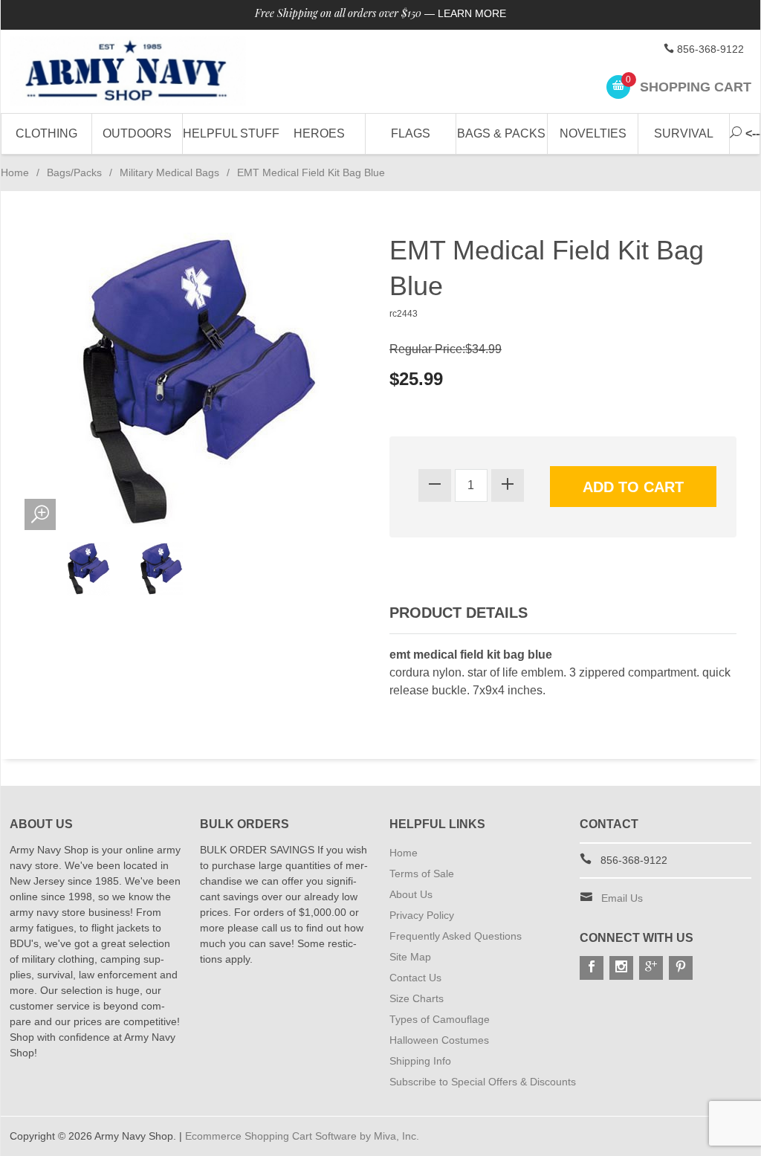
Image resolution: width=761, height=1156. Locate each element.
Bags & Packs (501, 133)
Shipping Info (420, 1061)
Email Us (622, 898)
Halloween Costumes (439, 1040)
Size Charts (416, 998)
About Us (411, 894)
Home (15, 172)
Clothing (46, 133)
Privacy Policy (421, 915)
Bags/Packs (74, 172)
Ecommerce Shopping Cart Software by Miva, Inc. (302, 1136)
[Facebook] (591, 968)
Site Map (410, 957)
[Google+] (651, 968)
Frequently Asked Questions (455, 936)
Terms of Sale (421, 873)
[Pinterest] (681, 968)
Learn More (472, 13)
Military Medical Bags (169, 172)
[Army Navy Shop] (127, 71)
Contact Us (415, 978)
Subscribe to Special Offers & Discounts (482, 1082)
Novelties (593, 133)
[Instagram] (621, 968)
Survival (683, 133)
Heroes (319, 133)
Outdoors (137, 133)
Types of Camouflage (439, 1019)
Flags (410, 133)
